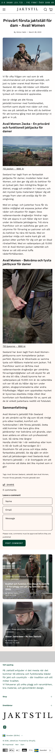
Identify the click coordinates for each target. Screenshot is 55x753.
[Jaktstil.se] (27, 9)
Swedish (43, 750)
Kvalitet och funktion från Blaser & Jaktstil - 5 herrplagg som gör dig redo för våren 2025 (27, 587)
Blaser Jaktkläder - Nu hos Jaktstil (23, 636)
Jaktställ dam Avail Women (37, 474)
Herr (17, 745)
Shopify (32, 741)
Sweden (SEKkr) (13, 735)
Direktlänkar (7, 705)
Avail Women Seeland (16, 474)
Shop (5, 697)
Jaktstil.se (13, 741)
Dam (22, 745)
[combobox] (42, 750)
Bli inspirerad (8, 745)
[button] (45, 9)
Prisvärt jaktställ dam (31, 478)
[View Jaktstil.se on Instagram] (5, 727)
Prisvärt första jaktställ (12, 478)
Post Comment (14, 543)
